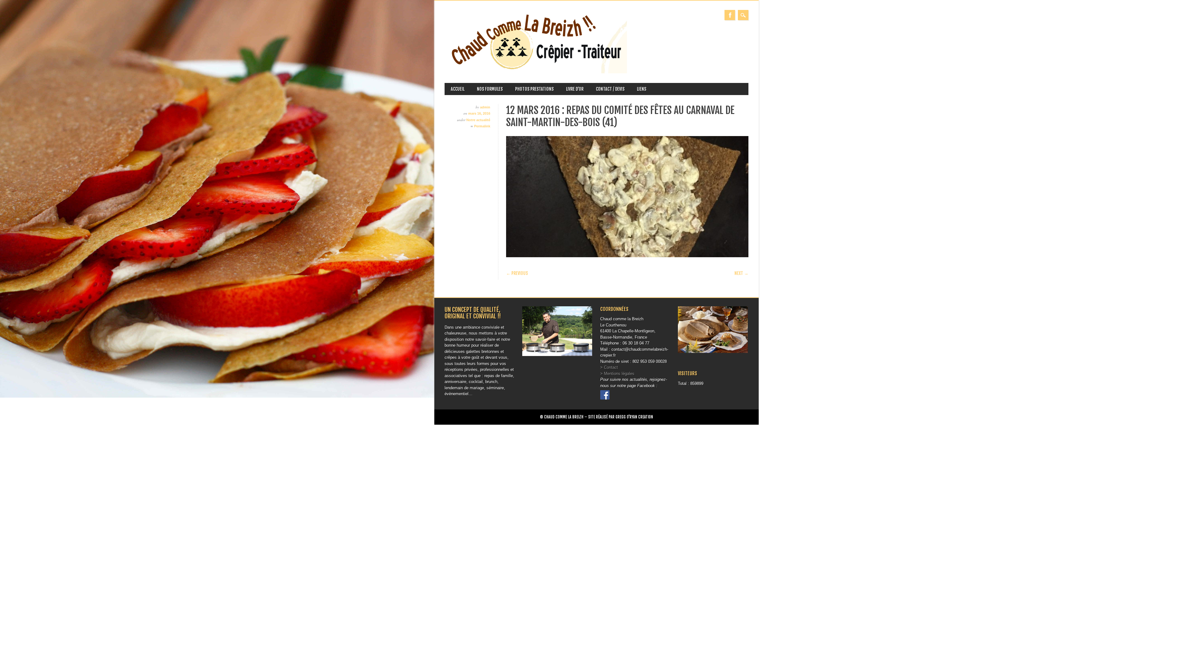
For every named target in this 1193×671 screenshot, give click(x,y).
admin (485, 107)
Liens (641, 89)
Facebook (729, 15)
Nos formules (490, 89)
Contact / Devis (610, 89)
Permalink (482, 126)
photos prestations (534, 89)
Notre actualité (478, 120)
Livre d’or (574, 89)
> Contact (609, 367)
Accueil (457, 89)
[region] (627, 196)
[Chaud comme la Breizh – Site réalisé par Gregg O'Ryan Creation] (536, 72)
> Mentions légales (617, 373)
